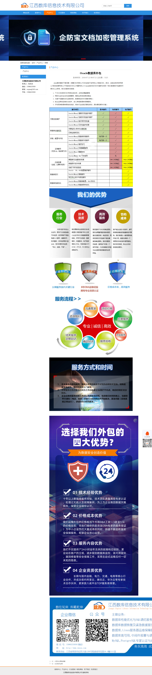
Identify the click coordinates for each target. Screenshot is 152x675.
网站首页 (26, 13)
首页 (33, 63)
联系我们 (97, 13)
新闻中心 (38, 13)
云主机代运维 (59, 664)
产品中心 (50, 13)
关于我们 (85, 13)
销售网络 (73, 13)
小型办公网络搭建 (60, 661)
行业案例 (62, 13)
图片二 (76, 38)
